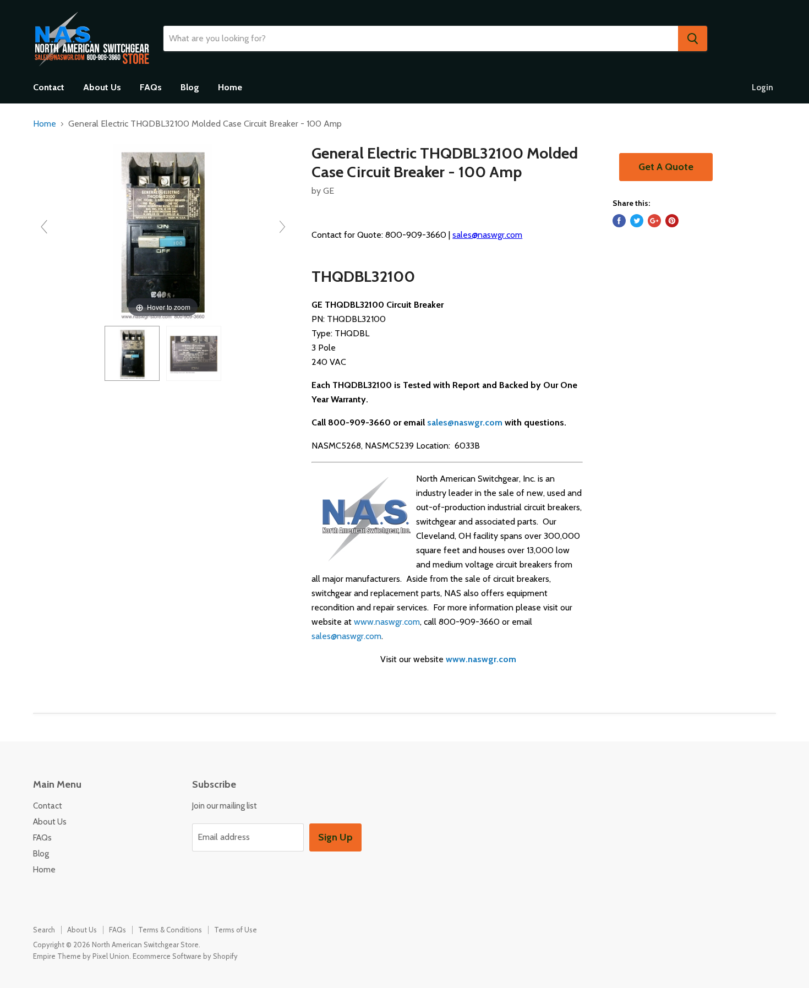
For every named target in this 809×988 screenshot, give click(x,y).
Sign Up (335, 837)
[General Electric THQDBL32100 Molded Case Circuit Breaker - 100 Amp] (132, 353)
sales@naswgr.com (487, 235)
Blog (190, 87)
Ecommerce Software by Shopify (185, 956)
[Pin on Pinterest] (672, 220)
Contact (48, 87)
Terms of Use (235, 929)
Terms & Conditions (170, 929)
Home (230, 87)
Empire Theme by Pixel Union (81, 956)
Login (762, 87)
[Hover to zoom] (162, 231)
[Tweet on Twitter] (636, 220)
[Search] (692, 38)
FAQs (151, 87)
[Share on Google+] (654, 220)
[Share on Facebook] (619, 220)
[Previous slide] (44, 227)
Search (44, 929)
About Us (102, 87)
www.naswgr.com (387, 621)
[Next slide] (282, 227)
